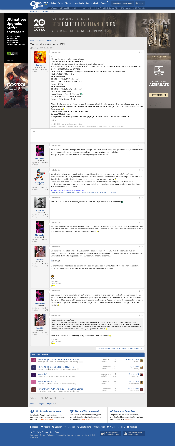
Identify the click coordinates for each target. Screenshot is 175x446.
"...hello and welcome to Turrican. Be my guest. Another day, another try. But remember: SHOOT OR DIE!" (84, 192)
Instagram (100, 427)
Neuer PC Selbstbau (47, 381)
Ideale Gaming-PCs (111, 8)
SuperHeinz (135, 376)
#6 (142, 247)
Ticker (53, 3)
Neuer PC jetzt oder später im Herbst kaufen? (59, 359)
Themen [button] (68, 3)
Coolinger (35, 48)
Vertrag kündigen (77, 435)
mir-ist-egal (41, 362)
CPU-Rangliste (139, 8)
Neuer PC (42, 374)
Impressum (34, 435)
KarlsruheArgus (133, 383)
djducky (136, 362)
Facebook (71, 427)
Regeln (53, 11)
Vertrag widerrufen (63, 435)
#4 (142, 198)
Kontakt (42, 435)
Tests (60, 3)
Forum (103, 3)
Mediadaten (51, 435)
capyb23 (40, 377)
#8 (142, 315)
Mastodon (114, 427)
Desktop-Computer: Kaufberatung (66, 362)
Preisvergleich (92, 3)
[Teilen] (139, 52)
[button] (38, 11)
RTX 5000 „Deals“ (80, 8)
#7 (142, 291)
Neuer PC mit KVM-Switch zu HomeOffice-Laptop (60, 388)
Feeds (35, 427)
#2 (142, 146)
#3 (142, 170)
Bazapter (41, 369)
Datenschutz (34, 437)
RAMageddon (65, 8)
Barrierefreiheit (90, 435)
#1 (142, 52)
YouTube (133, 427)
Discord (46, 427)
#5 (142, 222)
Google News (85, 427)
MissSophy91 (42, 391)
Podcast (55, 8)
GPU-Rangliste (126, 8)
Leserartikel (45, 11)
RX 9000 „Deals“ (95, 8)
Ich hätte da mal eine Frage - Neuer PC (56, 366)
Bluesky (58, 427)
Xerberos (41, 384)
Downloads (79, 3)
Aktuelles (33, 11)
